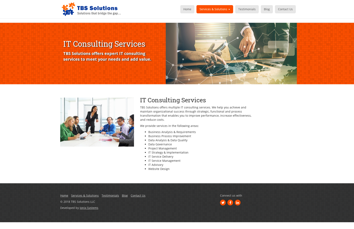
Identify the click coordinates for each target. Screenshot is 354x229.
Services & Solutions (214, 9)
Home (187, 9)
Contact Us (285, 9)
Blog (267, 9)
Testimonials (247, 9)
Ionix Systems (89, 208)
